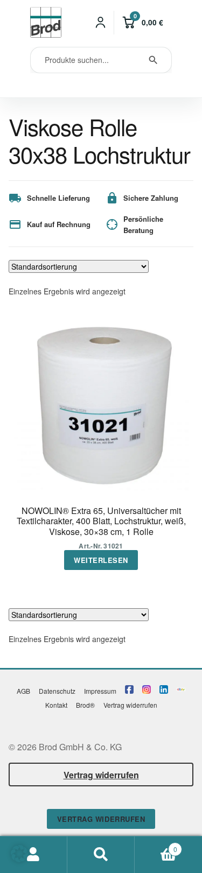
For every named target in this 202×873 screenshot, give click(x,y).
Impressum (100, 690)
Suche (101, 854)
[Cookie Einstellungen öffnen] (19, 859)
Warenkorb (156, 845)
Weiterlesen (101, 560)
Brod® (85, 704)
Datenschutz (57, 690)
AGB (23, 690)
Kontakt (56, 704)
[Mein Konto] (100, 22)
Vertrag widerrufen (130, 704)
